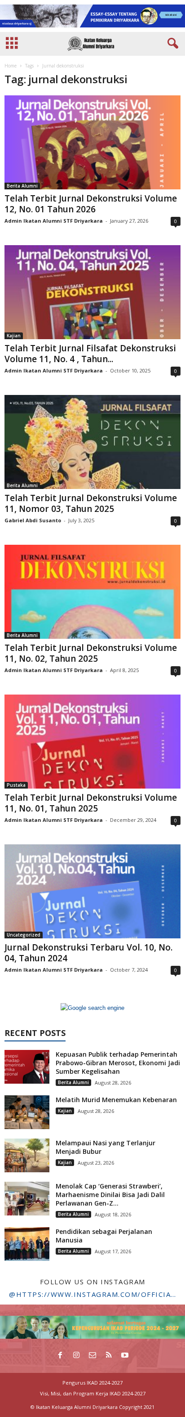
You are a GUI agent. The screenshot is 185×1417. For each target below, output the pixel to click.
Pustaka (16, 785)
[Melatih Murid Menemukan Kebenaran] (26, 1112)
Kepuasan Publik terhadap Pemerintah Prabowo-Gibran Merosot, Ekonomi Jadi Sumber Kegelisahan (118, 1063)
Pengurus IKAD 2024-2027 (92, 1382)
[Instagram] (76, 1356)
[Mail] (92, 1356)
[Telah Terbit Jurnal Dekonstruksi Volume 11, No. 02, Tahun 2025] (92, 592)
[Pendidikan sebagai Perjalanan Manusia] (26, 1244)
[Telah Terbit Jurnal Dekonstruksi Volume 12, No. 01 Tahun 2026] (92, 142)
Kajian (14, 335)
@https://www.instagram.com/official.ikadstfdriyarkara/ (92, 1294)
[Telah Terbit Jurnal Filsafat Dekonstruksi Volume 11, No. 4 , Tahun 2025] (92, 292)
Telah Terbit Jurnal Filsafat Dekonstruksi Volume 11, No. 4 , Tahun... (90, 353)
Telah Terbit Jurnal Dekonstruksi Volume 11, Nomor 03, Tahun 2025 (90, 503)
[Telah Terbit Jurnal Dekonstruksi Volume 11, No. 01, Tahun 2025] (92, 742)
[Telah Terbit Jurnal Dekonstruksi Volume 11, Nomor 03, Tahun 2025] (92, 442)
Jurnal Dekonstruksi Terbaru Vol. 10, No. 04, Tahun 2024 (88, 953)
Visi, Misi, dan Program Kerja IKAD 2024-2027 (92, 1393)
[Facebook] (60, 1356)
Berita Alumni (22, 186)
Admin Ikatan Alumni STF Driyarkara (53, 220)
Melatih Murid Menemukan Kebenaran (116, 1099)
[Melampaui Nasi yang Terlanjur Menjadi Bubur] (26, 1155)
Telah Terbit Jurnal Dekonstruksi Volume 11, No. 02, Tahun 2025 (90, 653)
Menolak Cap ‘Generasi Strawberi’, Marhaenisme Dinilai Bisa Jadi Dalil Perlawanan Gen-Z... (110, 1194)
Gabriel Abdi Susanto (32, 520)
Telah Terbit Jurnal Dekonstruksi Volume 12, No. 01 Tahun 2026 (90, 204)
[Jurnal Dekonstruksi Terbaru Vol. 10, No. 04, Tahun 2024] (92, 891)
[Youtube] (125, 1356)
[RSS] (108, 1356)
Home (10, 66)
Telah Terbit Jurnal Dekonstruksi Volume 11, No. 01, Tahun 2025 (90, 803)
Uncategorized (23, 935)
